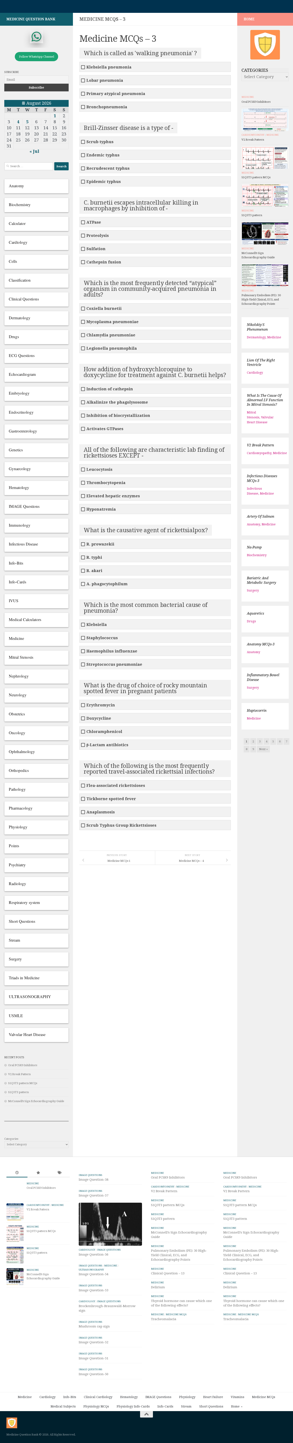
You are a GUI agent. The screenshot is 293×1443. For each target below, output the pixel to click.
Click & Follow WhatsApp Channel (176, 705)
